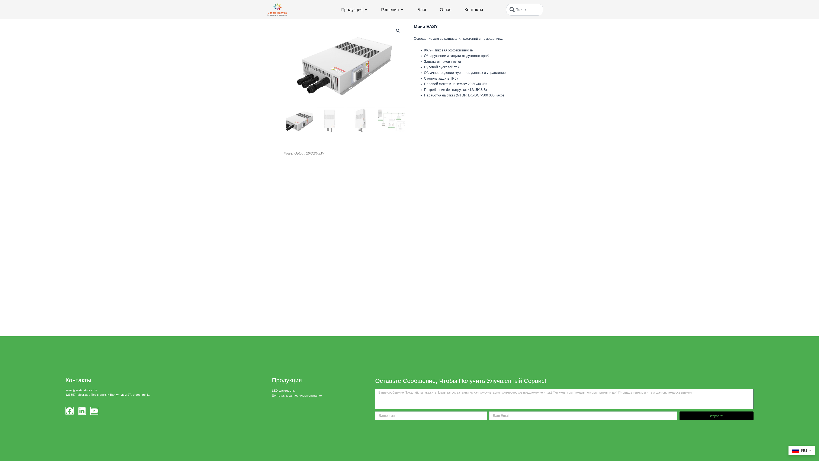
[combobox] (524, 10)
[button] (398, 31)
